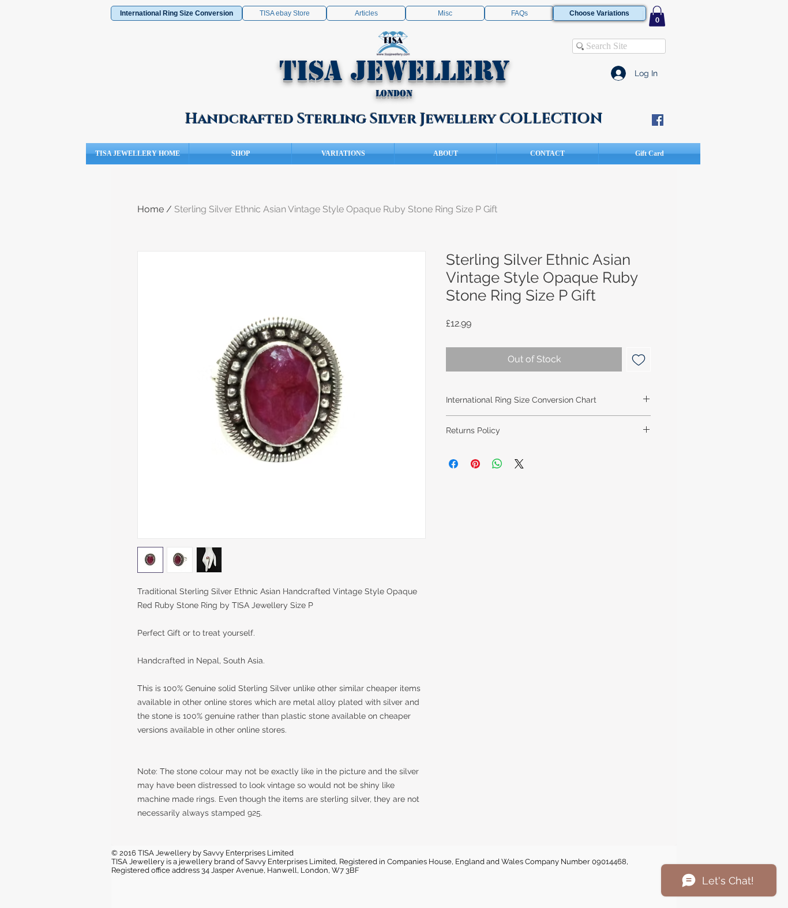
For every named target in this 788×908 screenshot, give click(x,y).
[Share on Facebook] (453, 464)
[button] (657, 16)
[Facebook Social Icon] (657, 120)
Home (150, 209)
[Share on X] (519, 464)
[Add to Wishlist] (638, 359)
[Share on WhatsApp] (497, 464)
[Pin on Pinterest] (475, 464)
